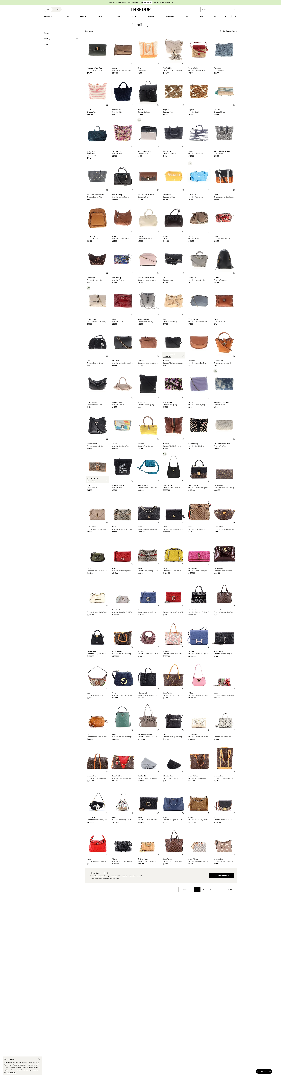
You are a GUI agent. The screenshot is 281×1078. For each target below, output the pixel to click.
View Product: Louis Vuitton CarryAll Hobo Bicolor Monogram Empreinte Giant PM (224, 845)
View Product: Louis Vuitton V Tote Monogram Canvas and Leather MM (123, 762)
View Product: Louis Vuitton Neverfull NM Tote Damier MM (173, 845)
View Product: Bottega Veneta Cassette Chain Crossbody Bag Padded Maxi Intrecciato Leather (148, 845)
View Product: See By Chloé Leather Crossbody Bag (173, 54)
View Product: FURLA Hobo (199, 223)
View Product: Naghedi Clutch (173, 96)
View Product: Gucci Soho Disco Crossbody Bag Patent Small (97, 721)
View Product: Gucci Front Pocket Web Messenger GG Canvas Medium (199, 513)
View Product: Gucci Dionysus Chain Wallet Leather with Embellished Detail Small (173, 596)
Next (230, 889)
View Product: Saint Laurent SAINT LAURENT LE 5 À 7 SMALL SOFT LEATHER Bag (173, 472)
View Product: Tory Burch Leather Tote (173, 139)
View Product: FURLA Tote (173, 223)
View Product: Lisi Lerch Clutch (224, 96)
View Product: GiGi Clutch (173, 264)
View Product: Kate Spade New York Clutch (224, 389)
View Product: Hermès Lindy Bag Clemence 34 (97, 845)
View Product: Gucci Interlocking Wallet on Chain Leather (123, 555)
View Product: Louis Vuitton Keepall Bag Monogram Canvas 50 (97, 762)
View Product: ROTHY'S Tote (97, 96)
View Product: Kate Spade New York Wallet (148, 139)
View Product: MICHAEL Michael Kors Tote (224, 139)
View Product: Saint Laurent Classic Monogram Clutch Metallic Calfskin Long (199, 555)
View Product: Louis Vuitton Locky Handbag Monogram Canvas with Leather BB (199, 472)
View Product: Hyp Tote (148, 54)
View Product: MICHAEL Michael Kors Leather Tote (97, 181)
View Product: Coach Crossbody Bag (224, 223)
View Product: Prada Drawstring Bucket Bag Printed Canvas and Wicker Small (123, 804)
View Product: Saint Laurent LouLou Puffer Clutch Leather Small (199, 721)
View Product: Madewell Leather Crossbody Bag (123, 347)
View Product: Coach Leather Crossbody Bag (123, 54)
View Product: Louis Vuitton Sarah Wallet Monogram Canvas (224, 472)
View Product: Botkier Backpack (148, 96)
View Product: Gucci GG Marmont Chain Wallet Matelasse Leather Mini (148, 804)
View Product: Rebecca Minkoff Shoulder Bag (148, 306)
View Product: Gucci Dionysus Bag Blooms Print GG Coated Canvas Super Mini (224, 679)
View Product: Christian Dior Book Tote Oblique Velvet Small (199, 596)
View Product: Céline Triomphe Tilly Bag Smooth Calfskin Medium (199, 679)
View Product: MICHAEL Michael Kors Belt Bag (224, 430)
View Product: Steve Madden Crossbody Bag (97, 430)
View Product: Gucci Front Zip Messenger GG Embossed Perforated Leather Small (173, 721)
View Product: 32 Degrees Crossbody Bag (148, 389)
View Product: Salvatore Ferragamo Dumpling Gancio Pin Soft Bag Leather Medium (148, 721)
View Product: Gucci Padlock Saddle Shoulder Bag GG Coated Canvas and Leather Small (224, 804)
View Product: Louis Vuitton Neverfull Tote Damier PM (224, 596)
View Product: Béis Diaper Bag (173, 306)
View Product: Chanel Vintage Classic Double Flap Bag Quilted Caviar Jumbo (148, 513)
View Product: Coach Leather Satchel (97, 347)
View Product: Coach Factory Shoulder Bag (199, 430)
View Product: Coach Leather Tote (199, 139)
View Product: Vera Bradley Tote (123, 139)
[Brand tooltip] (49, 39)
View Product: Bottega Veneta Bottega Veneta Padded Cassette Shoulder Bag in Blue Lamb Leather (148, 472)
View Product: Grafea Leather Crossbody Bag (224, 181)
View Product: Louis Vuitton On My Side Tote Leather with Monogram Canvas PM (97, 638)
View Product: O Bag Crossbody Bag (199, 389)
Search (204, 9)
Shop (48, 9)
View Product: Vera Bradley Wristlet (123, 264)
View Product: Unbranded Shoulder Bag (97, 264)
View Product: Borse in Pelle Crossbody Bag (199, 54)
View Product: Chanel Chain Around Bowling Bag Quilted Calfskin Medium (173, 555)
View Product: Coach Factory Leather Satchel (123, 181)
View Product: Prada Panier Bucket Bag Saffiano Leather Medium (123, 721)
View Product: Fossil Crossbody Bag (123, 223)
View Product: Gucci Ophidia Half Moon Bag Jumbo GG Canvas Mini (97, 679)
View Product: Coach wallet (97, 472)
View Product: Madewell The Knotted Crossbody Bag (173, 347)
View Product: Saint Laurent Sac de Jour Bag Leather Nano (148, 679)
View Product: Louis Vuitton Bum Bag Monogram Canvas (224, 513)
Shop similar (167, 356)
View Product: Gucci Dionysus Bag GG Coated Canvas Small (123, 513)
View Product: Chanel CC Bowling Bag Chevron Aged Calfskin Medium (123, 845)
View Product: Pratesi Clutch (224, 306)
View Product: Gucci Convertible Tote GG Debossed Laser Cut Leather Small (224, 721)
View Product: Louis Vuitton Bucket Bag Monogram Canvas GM (224, 762)
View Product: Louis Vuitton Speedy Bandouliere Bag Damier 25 (199, 845)
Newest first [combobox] (230, 31)
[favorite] (107, 63)
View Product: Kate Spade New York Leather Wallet (97, 54)
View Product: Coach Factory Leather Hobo (97, 389)
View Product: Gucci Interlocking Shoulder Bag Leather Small (148, 596)
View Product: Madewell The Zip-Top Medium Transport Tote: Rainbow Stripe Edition (173, 430)
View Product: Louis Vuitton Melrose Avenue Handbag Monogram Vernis (224, 555)
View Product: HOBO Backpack (224, 264)
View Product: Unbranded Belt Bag (173, 181)
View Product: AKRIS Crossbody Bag (123, 430)
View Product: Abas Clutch (123, 306)
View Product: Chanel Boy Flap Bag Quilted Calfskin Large (199, 804)
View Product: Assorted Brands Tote (123, 472)
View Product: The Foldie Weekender (199, 181)
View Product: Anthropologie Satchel (123, 389)
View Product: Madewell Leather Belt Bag (199, 347)
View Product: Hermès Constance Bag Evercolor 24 (199, 638)
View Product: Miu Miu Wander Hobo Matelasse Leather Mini (148, 638)
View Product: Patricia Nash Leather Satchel (224, 347)
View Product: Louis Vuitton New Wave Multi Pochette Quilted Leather (123, 596)
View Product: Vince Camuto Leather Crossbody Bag (199, 306)
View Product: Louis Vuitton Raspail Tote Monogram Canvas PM (173, 679)
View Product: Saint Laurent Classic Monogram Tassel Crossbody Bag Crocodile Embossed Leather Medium (224, 638)
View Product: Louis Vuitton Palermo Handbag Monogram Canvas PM (123, 638)
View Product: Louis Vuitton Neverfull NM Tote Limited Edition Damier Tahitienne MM (173, 638)
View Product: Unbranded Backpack (97, 223)
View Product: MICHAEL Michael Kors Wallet (148, 181)
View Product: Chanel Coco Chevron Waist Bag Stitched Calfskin (173, 513)
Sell (57, 9)
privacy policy (11, 1072)
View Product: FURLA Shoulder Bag (148, 223)
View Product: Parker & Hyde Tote (123, 96)
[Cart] (236, 16)
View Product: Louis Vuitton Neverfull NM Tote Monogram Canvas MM (199, 762)
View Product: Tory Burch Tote (97, 139)
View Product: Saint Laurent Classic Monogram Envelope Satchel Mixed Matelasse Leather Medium (97, 513)
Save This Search (221, 875)
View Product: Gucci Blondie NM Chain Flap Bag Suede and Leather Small (97, 555)
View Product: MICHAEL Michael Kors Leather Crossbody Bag (148, 264)
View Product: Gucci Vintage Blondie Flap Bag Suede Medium (123, 679)
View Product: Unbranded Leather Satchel (199, 264)
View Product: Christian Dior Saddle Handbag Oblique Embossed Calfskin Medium (97, 804)
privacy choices (31, 1070)
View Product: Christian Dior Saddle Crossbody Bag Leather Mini (148, 762)
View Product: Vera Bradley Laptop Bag (173, 389)
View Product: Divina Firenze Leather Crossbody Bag (97, 306)
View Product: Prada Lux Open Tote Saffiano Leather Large (173, 804)
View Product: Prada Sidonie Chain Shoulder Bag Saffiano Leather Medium (97, 596)
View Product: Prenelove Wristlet (224, 54)
